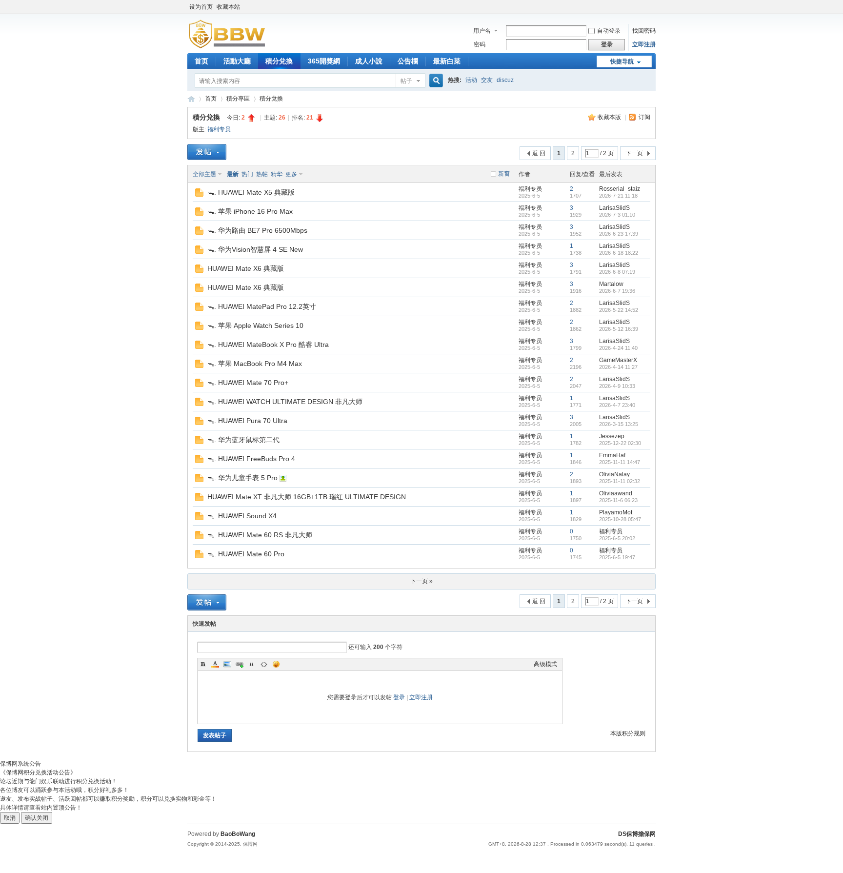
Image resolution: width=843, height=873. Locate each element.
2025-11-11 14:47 (619, 462)
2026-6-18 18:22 (618, 253)
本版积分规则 (627, 733)
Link (239, 664)
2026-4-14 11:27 (618, 367)
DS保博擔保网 (637, 834)
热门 (247, 174)
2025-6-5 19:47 (617, 557)
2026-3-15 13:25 (618, 424)
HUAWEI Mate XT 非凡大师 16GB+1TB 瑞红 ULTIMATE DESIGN (306, 497)
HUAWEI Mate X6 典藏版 (245, 268)
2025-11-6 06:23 (618, 500)
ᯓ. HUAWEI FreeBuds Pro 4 (251, 459)
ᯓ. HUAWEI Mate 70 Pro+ (247, 382)
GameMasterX (618, 360)
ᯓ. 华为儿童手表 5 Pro (242, 478)
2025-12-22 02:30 (620, 443)
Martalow (611, 284)
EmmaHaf (612, 455)
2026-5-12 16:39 (618, 329)
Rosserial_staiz (619, 188)
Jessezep (611, 436)
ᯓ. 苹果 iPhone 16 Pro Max (250, 211)
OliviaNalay (614, 474)
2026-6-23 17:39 (618, 234)
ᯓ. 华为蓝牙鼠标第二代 (243, 440)
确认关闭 (36, 817)
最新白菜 (447, 61)
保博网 (191, 99)
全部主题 (204, 174)
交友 (487, 80)
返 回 (538, 153)
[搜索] (434, 80)
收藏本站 (228, 6)
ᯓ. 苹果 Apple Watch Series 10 (255, 325)
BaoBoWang (238, 834)
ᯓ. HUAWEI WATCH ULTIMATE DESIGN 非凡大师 (284, 402)
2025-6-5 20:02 (617, 538)
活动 (471, 80)
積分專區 (238, 98)
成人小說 (368, 61)
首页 (201, 61)
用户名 (482, 30)
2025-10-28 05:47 (620, 519)
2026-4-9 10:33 (617, 386)
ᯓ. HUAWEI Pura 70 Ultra (247, 421)
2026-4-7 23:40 (617, 405)
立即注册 (644, 44)
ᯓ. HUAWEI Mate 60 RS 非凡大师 (259, 535)
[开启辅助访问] (653, 6)
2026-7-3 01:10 (617, 215)
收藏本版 (610, 117)
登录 (399, 697)
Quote (252, 664)
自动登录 (609, 30)
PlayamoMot (615, 512)
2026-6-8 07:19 (617, 272)
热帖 (262, 174)
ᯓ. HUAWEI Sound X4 (242, 516)
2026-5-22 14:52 (618, 310)
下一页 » (421, 581)
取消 (10, 817)
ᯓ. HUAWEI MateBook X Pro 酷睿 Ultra (268, 344)
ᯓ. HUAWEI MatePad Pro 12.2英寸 (261, 306)
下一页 (634, 153)
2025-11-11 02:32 (619, 481)
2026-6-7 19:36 (617, 291)
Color (215, 664)
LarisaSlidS (614, 207)
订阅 (644, 117)
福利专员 (219, 129)
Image (227, 664)
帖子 (406, 81)
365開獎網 (324, 61)
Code (264, 664)
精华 (276, 174)
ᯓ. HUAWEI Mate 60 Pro (245, 554)
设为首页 (201, 6)
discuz (505, 80)
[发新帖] (206, 152)
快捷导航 (622, 61)
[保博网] (226, 46)
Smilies (276, 664)
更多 (291, 174)
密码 (479, 44)
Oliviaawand (615, 493)
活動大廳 (237, 61)
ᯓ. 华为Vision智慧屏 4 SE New (255, 249)
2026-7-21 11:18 (618, 196)
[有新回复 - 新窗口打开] (199, 194)
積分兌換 (279, 61)
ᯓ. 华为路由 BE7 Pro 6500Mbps (257, 230)
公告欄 (408, 61)
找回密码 (644, 30)
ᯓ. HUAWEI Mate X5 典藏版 (251, 192)
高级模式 (545, 664)
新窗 (504, 173)
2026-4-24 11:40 (618, 348)
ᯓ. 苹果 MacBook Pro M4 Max (254, 363)
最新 (233, 174)
